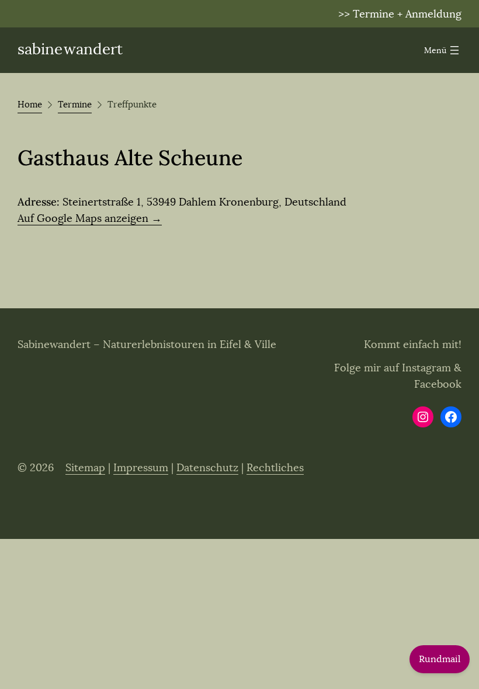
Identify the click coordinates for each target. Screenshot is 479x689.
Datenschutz (207, 467)
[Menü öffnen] (442, 50)
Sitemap (85, 467)
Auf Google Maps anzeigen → (90, 218)
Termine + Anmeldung (407, 14)
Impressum (140, 467)
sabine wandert (70, 49)
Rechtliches (275, 467)
